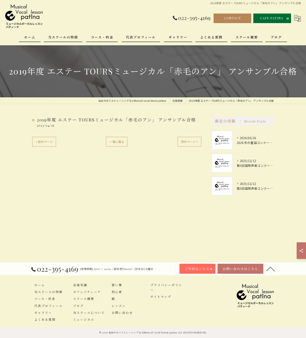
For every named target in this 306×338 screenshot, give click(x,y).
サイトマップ (160, 297)
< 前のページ (44, 142)
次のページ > (189, 142)
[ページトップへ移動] (270, 269)
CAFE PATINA (271, 18)
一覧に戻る (116, 142)
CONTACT (232, 18)
